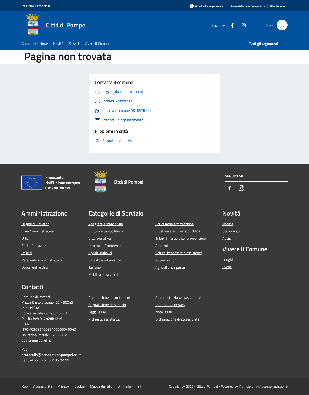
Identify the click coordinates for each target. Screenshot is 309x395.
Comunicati (231, 231)
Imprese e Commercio (104, 245)
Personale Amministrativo (41, 260)
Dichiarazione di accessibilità (177, 319)
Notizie (227, 224)
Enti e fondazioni (34, 245)
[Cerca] (282, 25)
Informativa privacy (170, 304)
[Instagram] (241, 25)
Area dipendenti (130, 386)
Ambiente (162, 245)
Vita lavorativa (99, 238)
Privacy (63, 386)
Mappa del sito (101, 386)
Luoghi (227, 259)
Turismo (94, 267)
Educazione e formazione (174, 224)
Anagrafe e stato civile (105, 224)
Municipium (247, 386)
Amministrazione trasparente (178, 297)
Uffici (25, 238)
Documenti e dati (34, 267)
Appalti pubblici (100, 253)
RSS (24, 386)
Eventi (227, 267)
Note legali (163, 312)
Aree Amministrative (37, 231)
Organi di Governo (35, 224)
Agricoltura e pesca (170, 267)
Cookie (79, 386)
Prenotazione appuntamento (110, 297)
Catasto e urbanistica (104, 260)
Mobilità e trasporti (103, 274)
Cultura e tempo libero (105, 231)
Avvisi (227, 238)
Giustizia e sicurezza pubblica (177, 231)
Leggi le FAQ (97, 312)
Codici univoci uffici (36, 340)
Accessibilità (42, 386)
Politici (26, 253)
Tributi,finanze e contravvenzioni (180, 238)
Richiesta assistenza (104, 319)
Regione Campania (35, 6)
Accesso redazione (273, 386)
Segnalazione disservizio (107, 304)
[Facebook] (230, 25)
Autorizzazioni (166, 260)
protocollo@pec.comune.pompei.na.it (51, 354)
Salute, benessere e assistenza (178, 253)
